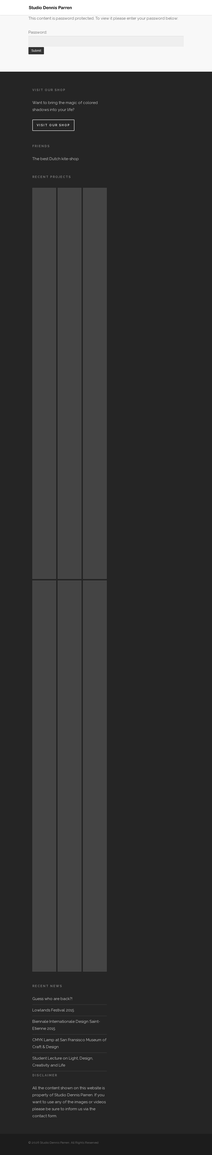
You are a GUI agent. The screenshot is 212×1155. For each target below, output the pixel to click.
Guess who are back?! (52, 998)
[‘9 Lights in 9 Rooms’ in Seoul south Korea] (44, 776)
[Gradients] (95, 776)
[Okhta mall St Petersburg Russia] (44, 383)
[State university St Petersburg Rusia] (69, 383)
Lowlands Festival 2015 (53, 1010)
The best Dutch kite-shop (55, 159)
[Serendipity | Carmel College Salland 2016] (95, 383)
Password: (37, 32)
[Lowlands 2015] (69, 776)
